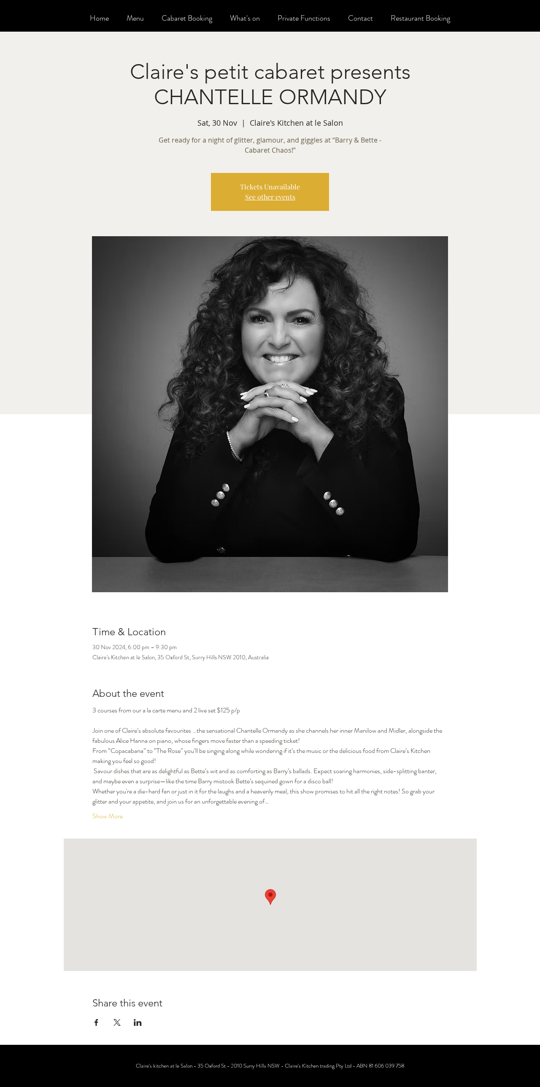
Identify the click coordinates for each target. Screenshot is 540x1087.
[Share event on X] (117, 1022)
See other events (270, 196)
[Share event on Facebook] (96, 1022)
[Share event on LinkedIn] (138, 1022)
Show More (107, 816)
